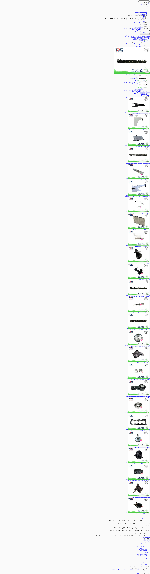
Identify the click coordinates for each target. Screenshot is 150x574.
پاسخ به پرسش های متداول (142, 554)
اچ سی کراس (136, 80)
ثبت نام (140, 4)
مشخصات (145, 516)
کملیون (143, 21)
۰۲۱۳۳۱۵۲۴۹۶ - (130, 569)
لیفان (144, 12)
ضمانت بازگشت (145, 39)
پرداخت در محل (145, 38)
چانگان (143, 16)
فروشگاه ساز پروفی (140, 572)
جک (144, 41)
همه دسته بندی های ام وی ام (136, 31)
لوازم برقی (140, 30)
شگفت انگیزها (142, 23)
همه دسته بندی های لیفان (137, 47)
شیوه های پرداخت (143, 550)
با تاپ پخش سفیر (146, 560)
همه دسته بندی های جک (137, 39)
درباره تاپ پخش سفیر (143, 564)
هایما (144, 19)
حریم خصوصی (144, 557)
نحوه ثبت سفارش (143, 548)
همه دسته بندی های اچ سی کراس (136, 78)
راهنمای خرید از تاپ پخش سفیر (143, 545)
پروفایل (148, 5)
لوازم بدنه (137, 27)
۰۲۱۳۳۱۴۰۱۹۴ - (138, 569)
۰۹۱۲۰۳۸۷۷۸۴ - (123, 569)
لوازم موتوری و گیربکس (137, 35)
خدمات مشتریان (146, 552)
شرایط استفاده (144, 556)
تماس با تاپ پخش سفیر (142, 562)
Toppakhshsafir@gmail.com (137, 570)
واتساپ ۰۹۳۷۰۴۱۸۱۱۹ (115, 569)
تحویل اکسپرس (146, 36)
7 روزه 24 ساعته (145, 37)
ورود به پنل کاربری (146, 3)
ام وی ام (143, 10)
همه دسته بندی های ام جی (137, 85)
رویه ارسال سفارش (143, 549)
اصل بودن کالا (145, 40)
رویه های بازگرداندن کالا (142, 555)
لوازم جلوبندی (139, 29)
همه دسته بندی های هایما (137, 93)
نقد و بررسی (144, 515)
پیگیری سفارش (144, 558)
